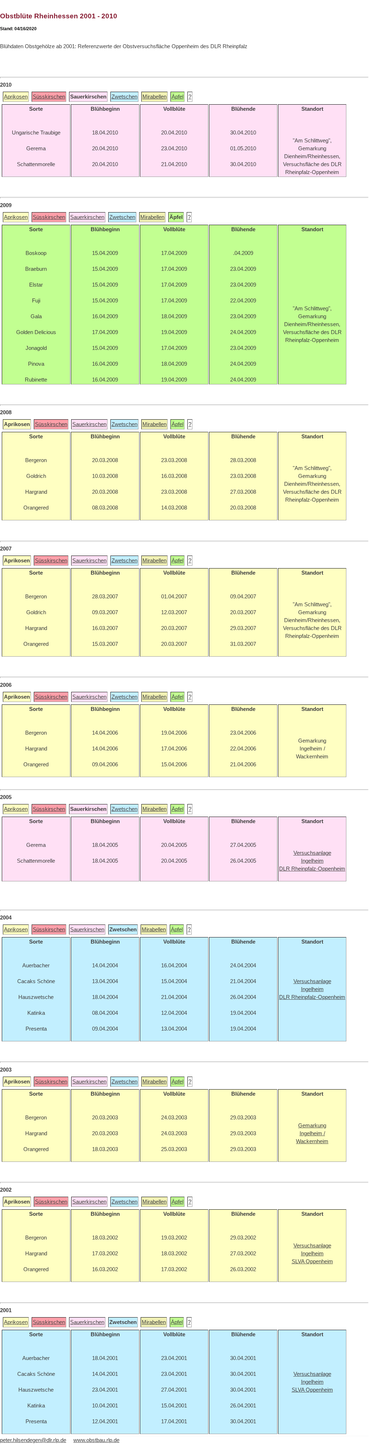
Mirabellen (154, 97)
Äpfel (177, 97)
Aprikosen (16, 97)
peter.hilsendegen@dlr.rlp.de (33, 1440)
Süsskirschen (49, 97)
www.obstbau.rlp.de (96, 1440)
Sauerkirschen (87, 217)
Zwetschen (124, 97)
